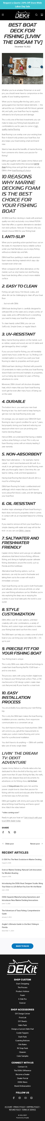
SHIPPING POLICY (33, 1107)
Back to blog (22, 946)
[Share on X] (9, 832)
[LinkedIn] (31, 1098)
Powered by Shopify (22, 1118)
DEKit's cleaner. (25, 530)
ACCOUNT (8, 1107)
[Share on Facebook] (3, 832)
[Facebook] (13, 1098)
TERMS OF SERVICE (29, 1110)
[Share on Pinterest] (15, 832)
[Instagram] (19, 1098)
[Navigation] (3, 14)
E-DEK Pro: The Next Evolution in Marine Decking (22, 859)
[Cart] (42, 14)
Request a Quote (11, 2)
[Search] (36, 14)
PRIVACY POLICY (19, 1107)
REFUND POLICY (15, 1110)
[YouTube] (25, 1098)
